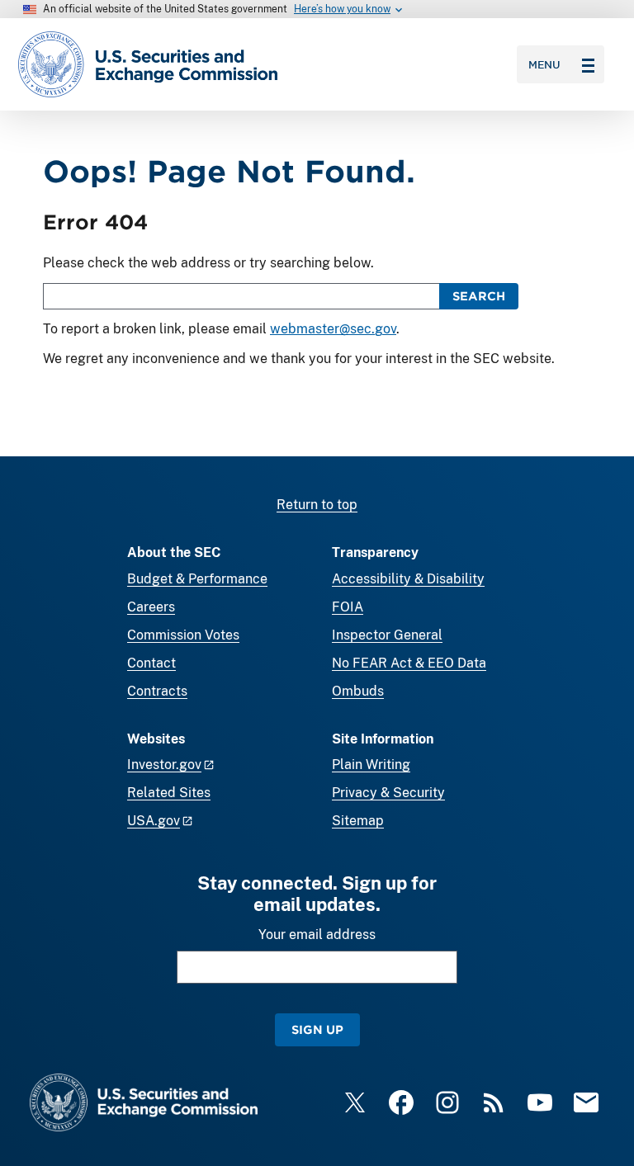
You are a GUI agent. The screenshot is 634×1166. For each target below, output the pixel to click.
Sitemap (358, 820)
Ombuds (358, 691)
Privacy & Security (388, 792)
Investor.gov (164, 764)
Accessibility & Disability (408, 579)
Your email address (317, 934)
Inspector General (387, 635)
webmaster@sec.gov (333, 329)
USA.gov (153, 820)
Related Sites (169, 792)
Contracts (157, 691)
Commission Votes (183, 635)
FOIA (347, 607)
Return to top (317, 504)
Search (478, 296)
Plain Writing (371, 764)
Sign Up (317, 1029)
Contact (151, 663)
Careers (151, 607)
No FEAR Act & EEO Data (409, 663)
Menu (544, 64)
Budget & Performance (197, 579)
